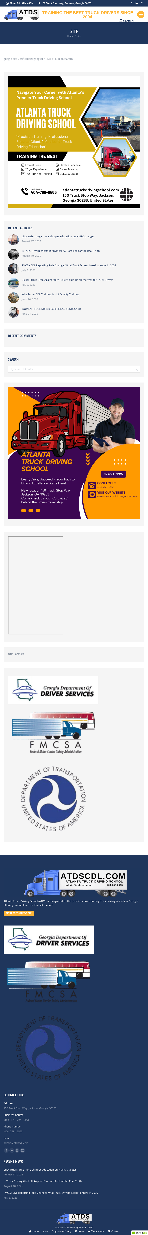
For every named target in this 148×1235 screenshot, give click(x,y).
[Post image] (13, 239)
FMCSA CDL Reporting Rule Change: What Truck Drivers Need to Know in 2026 (69, 265)
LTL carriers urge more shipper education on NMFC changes (58, 236)
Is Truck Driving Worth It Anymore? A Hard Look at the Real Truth (61, 251)
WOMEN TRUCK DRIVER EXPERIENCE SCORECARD (51, 308)
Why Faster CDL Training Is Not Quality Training (50, 294)
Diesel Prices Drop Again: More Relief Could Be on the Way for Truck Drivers (67, 280)
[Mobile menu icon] (140, 14)
